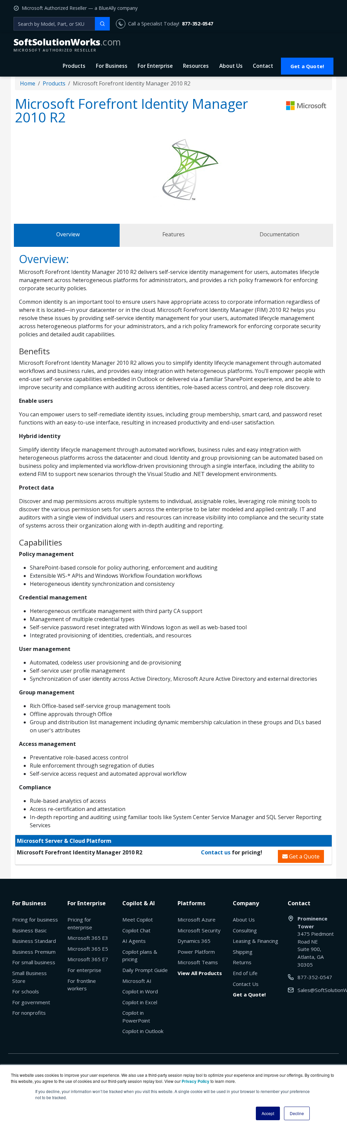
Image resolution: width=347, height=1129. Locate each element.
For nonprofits (29, 1012)
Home (27, 83)
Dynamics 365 (194, 940)
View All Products (200, 973)
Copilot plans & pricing (139, 955)
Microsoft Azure (197, 919)
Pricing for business (35, 919)
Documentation (279, 234)
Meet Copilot (137, 919)
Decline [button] (297, 1113)
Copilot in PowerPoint (136, 1016)
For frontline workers (81, 984)
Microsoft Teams (198, 962)
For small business (33, 962)
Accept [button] (268, 1113)
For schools (25, 991)
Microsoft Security (199, 930)
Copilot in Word (140, 991)
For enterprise (84, 970)
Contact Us (246, 984)
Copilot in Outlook (142, 1031)
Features (173, 234)
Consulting (245, 930)
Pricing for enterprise (79, 923)
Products (74, 66)
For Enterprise (155, 66)
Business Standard (34, 940)
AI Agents (134, 940)
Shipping (242, 951)
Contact (263, 66)
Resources (196, 66)
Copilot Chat (136, 930)
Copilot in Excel (139, 1002)
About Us (231, 66)
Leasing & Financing (255, 940)
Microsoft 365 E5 (87, 948)
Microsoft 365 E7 (87, 959)
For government (31, 1002)
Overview (68, 234)
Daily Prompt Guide (145, 970)
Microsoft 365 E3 (87, 937)
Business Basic (29, 930)
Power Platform (196, 951)
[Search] (102, 24)
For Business (111, 66)
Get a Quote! (307, 66)
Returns (242, 962)
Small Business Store (29, 977)
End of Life (245, 973)
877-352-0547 (197, 23)
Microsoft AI (136, 980)
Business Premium (34, 951)
